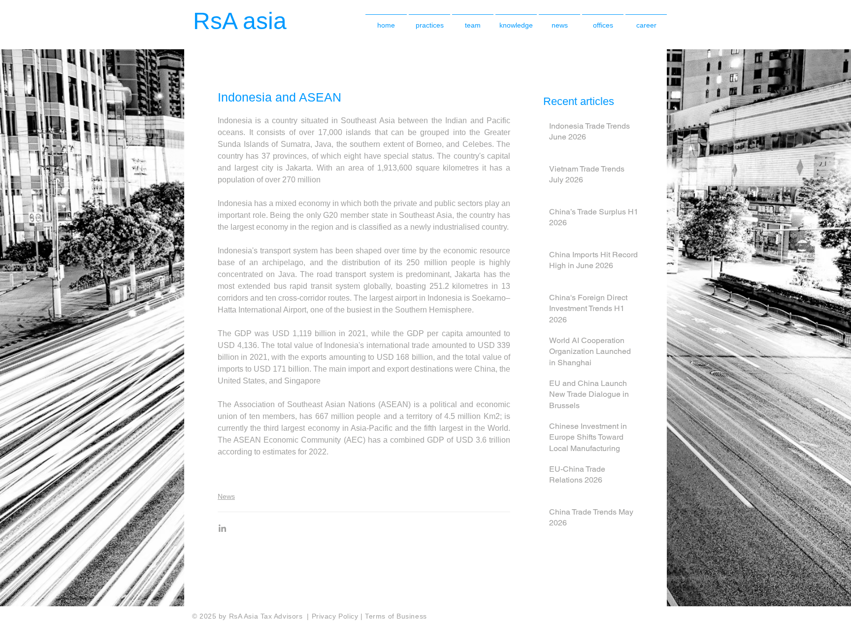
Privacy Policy (336, 616)
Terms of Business (396, 616)
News (226, 496)
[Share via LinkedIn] (222, 528)
